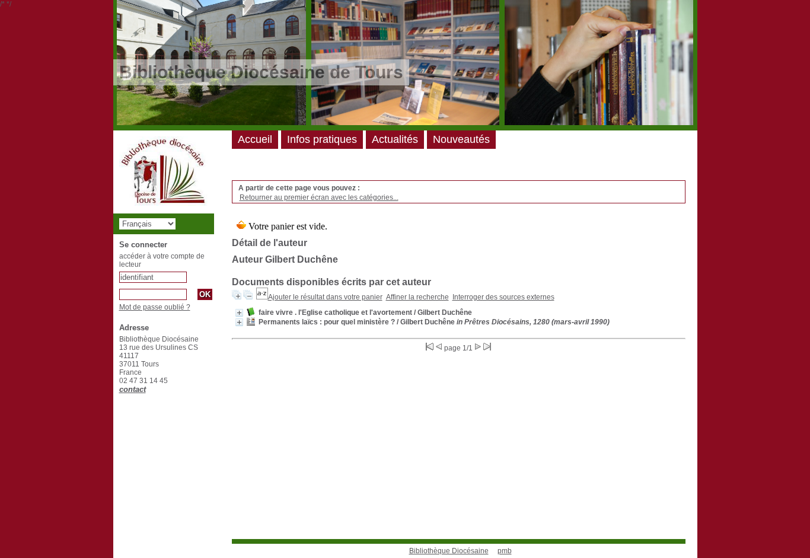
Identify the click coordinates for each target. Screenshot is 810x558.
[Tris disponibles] (262, 297)
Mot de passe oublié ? (154, 307)
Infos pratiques (322, 139)
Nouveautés (461, 139)
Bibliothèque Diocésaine (449, 551)
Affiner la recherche (417, 297)
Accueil (255, 139)
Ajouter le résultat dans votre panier (325, 297)
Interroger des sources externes (503, 297)
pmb (505, 551)
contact (132, 389)
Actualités (395, 139)
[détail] (239, 313)
